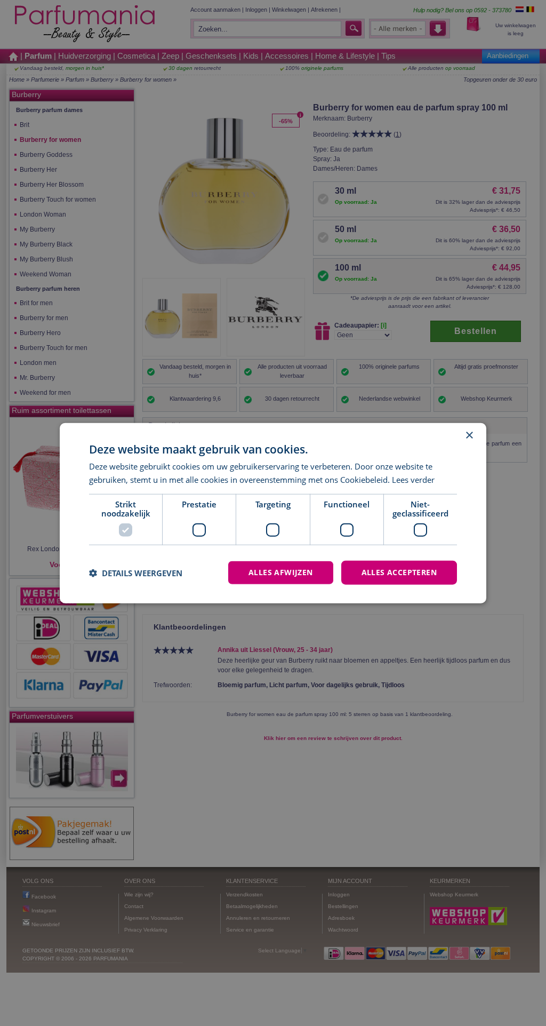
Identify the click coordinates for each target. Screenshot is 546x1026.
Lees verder (413, 479)
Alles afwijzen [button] (280, 572)
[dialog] (273, 513)
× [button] (469, 435)
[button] (135, 572)
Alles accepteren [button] (399, 572)
